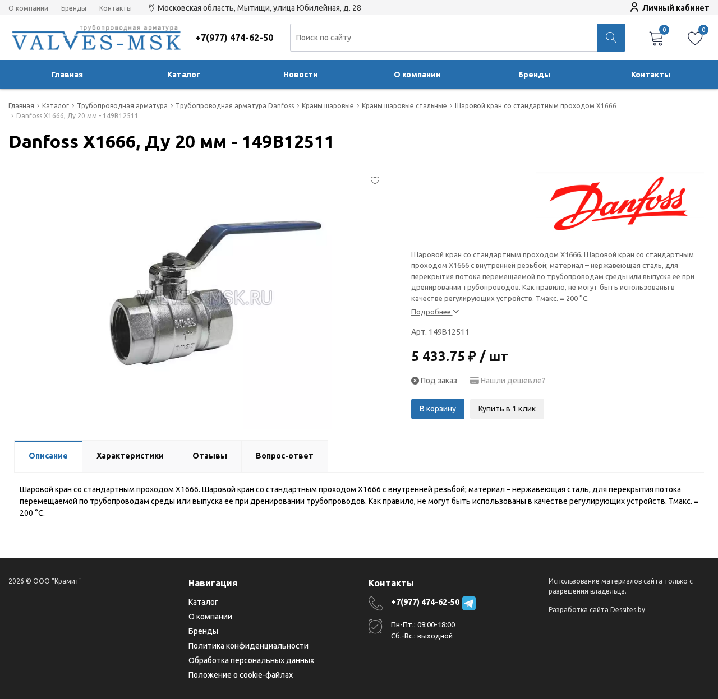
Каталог (183, 74)
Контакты (115, 8)
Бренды (73, 8)
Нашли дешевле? (512, 380)
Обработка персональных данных (251, 660)
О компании (28, 8)
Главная (67, 74)
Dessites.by (627, 609)
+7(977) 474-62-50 (425, 602)
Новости (300, 74)
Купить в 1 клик (507, 408)
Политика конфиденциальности (248, 645)
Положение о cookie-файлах (240, 674)
